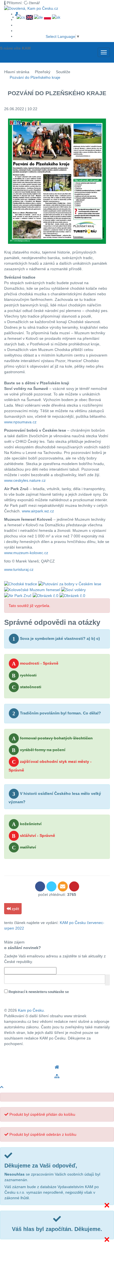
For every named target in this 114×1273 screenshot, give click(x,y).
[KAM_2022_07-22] (57, 181)
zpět (15, 908)
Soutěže (63, 72)
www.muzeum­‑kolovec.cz (26, 553)
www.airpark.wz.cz (38, 511)
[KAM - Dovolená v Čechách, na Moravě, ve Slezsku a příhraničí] (57, 1067)
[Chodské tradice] (20, 583)
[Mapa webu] (57, 1076)
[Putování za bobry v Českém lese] (69, 583)
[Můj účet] (17, 14)
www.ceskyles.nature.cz (25, 480)
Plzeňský (42, 72)
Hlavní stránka (16, 72)
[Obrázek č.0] (45, 595)
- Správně (35, 663)
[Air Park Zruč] (18, 595)
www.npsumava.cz (20, 422)
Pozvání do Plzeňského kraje (35, 77)
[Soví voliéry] (73, 589)
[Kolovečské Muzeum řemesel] (32, 589)
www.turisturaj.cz (18, 569)
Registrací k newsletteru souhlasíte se (37, 995)
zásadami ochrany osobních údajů (31, 998)
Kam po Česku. (31, 1010)
